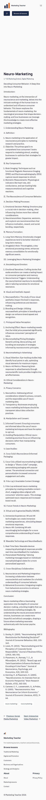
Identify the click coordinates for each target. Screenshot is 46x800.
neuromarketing (26, 704)
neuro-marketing (11, 704)
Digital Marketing (28, 79)
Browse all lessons (20, 13)
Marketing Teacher (18, 5)
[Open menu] (41, 5)
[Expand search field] (7, 13)
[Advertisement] (23, 43)
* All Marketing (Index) (13, 79)
